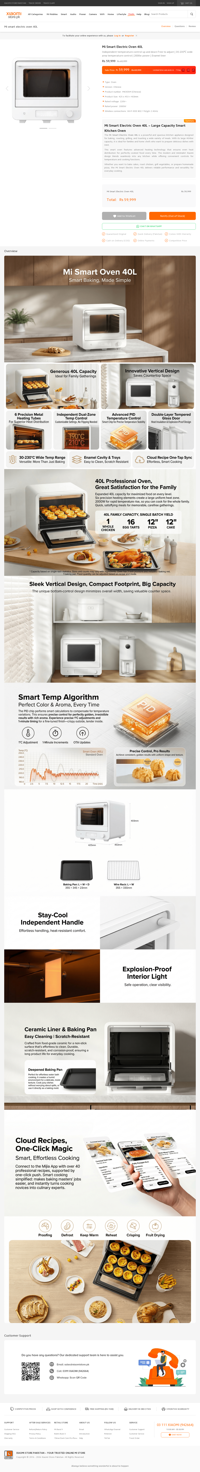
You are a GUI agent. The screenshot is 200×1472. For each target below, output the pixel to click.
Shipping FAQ (10, 1434)
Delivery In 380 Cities (140, 1409)
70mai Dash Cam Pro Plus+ (65, 1438)
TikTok (107, 1438)
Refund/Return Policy (38, 1429)
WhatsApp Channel (112, 1429)
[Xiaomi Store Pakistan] (13, 15)
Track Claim (49, 3)
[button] (43, 128)
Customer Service (11, 1429)
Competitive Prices (25, 1409)
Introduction (84, 1434)
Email (81, 1429)
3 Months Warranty (177, 1409)
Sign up (170, 3)
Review (192, 26)
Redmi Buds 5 (60, 1434)
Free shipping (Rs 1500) (101, 1409)
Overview (166, 26)
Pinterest (108, 1434)
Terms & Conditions (37, 1438)
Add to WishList (124, 216)
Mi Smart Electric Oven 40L (120, 191)
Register (129, 35)
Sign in (161, 3)
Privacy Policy (35, 1434)
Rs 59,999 (128, 200)
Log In (117, 35)
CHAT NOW (176, 1435)
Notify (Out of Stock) (172, 216)
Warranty (8, 1438)
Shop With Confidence (63, 1409)
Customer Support (137, 1429)
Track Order (35, 3)
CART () (188, 3)
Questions (180, 26)
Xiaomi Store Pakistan (15, 3)
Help (81, 1438)
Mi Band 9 (58, 1429)
